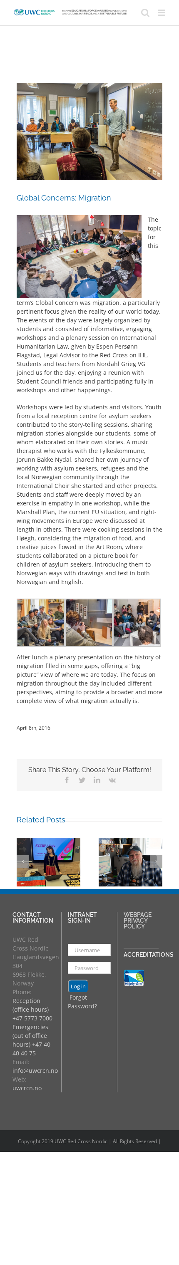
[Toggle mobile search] (145, 12)
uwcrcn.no (27, 1088)
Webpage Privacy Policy (138, 920)
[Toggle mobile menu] (162, 12)
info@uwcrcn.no (35, 1070)
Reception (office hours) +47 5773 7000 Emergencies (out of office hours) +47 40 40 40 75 (32, 1027)
